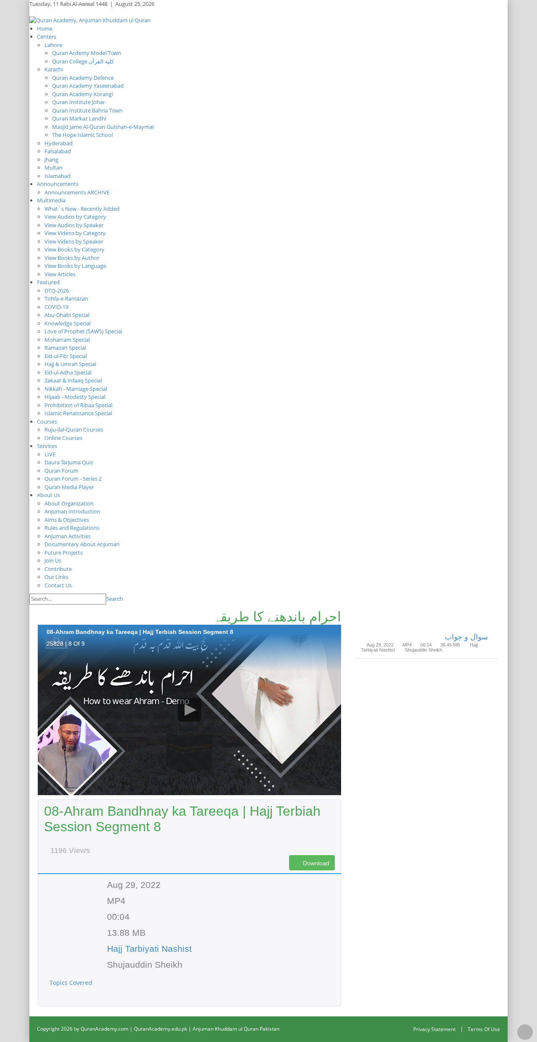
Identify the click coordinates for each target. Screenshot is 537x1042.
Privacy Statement (434, 1029)
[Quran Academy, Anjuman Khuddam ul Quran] (90, 20)
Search (114, 598)
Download (315, 863)
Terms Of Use (484, 1029)
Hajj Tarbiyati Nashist (149, 948)
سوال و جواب (466, 637)
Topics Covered (72, 983)
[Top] (525, 1032)
